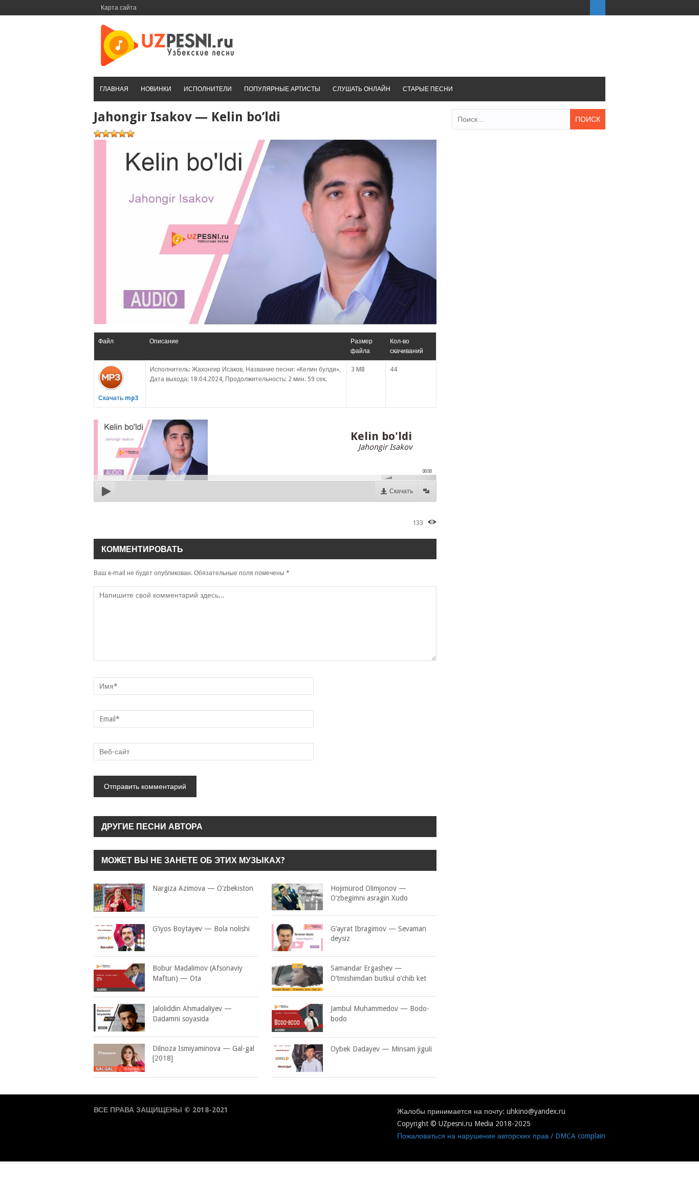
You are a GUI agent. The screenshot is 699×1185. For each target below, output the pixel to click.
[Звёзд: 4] (122, 133)
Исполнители (208, 89)
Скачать (401, 491)
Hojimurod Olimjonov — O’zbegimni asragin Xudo (369, 893)
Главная (114, 89)
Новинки (156, 89)
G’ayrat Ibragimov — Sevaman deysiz (378, 934)
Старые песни (428, 89)
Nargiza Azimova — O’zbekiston (202, 888)
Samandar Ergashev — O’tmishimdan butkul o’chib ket (378, 973)
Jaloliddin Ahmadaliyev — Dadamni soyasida (192, 1013)
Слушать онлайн (361, 89)
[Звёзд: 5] (130, 133)
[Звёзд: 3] (114, 133)
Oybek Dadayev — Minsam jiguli (381, 1049)
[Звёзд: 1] (98, 133)
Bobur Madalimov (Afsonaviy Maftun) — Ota (197, 973)
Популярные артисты (282, 89)
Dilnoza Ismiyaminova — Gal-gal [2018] (203, 1053)
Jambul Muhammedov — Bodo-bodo (380, 1013)
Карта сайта (119, 7)
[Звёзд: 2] (106, 133)
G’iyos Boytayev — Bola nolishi (201, 929)
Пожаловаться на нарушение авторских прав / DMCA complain (501, 1136)
